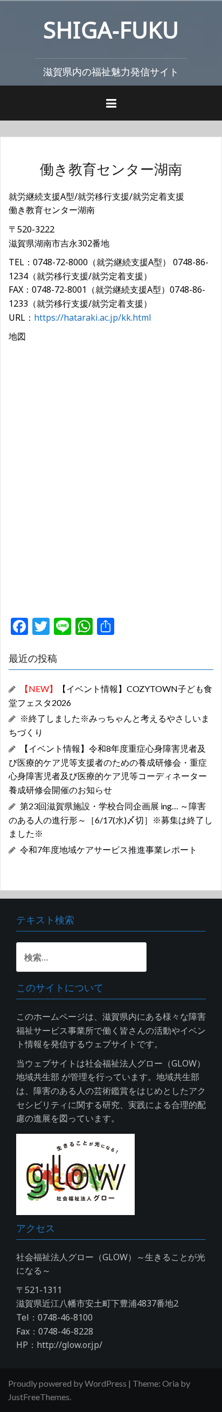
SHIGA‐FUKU (111, 29)
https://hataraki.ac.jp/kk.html (92, 317)
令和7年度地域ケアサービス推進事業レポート (108, 849)
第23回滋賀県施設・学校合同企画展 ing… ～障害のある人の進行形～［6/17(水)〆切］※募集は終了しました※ (111, 820)
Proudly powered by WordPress (67, 1383)
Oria (170, 1383)
